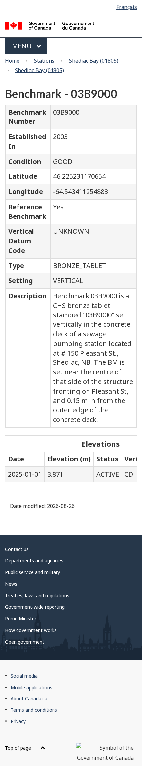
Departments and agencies (34, 560)
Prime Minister (20, 618)
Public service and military (32, 572)
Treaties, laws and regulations (37, 595)
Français (126, 7)
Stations (44, 60)
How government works (31, 630)
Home (12, 60)
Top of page (18, 748)
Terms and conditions (34, 710)
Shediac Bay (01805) (93, 60)
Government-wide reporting (35, 607)
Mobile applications (31, 687)
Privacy (18, 721)
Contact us (17, 549)
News (11, 584)
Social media (24, 676)
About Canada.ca (29, 698)
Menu (22, 45)
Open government (24, 642)
